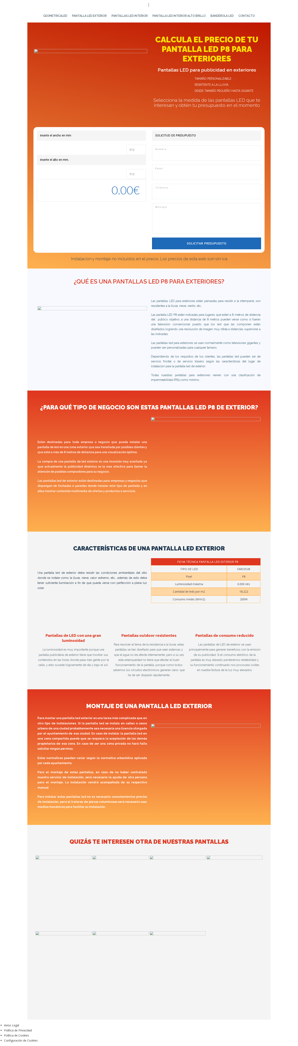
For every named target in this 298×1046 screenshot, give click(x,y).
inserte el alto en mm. (54, 160)
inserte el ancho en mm (55, 135)
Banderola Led (222, 15)
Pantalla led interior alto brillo (179, 15)
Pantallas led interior (129, 15)
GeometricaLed (55, 15)
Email (159, 168)
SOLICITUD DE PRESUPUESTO (175, 135)
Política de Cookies (16, 1035)
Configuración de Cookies (21, 1040)
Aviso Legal (11, 1025)
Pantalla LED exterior (89, 15)
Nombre (161, 149)
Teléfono (161, 187)
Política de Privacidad (18, 1030)
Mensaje (161, 206)
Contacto (246, 15)
